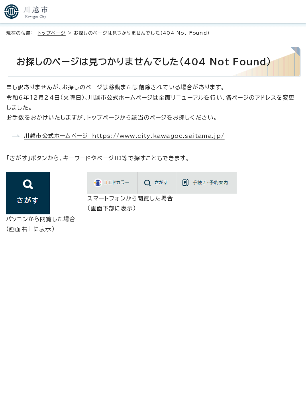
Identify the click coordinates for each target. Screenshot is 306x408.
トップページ (52, 33)
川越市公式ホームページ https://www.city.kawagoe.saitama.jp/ (124, 136)
